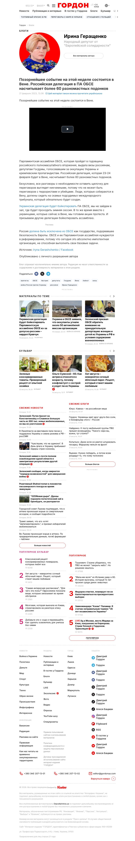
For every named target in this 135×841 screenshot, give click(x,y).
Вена (77, 281)
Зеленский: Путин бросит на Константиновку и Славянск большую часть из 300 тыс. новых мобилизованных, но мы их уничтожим (42, 420)
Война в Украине (73, 331)
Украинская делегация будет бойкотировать (48, 206)
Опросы (48, 710)
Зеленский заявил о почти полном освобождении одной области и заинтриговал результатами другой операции (38, 460)
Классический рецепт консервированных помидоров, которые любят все (41, 562)
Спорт (22, 679)
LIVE (46, 687)
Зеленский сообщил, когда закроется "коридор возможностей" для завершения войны (42, 474)
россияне (54, 285)
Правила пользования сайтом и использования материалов (55, 735)
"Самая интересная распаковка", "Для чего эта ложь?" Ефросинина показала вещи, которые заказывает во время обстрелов (45, 592)
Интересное (25, 713)
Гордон (22, 25)
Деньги (23, 667)
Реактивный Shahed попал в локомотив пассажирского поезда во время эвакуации (40, 486)
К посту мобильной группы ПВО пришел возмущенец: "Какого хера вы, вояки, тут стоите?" (91, 431)
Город (70, 651)
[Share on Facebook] (36, 274)
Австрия (44, 281)
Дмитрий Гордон (101, 658)
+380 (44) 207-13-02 (69, 773)
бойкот (86, 281)
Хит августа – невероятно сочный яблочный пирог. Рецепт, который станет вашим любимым (100, 379)
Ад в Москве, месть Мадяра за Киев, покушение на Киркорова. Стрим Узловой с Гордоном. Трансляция (94, 624)
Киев (70, 656)
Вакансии (24, 725)
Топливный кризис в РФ (34, 17)
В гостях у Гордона (76, 11)
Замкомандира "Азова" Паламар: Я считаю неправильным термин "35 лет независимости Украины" (94, 609)
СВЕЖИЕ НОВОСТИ (31, 408)
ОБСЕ (35, 281)
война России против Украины (33, 285)
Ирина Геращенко (69, 285)
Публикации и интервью (46, 11)
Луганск (72, 696)
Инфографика (26, 707)
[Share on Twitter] (42, 274)
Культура (24, 684)
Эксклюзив (49, 693)
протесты (25, 281)
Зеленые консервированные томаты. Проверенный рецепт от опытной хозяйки (32, 379)
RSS (98, 729)
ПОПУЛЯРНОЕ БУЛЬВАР (34, 552)
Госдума (67, 281)
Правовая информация (26, 744)
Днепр (71, 684)
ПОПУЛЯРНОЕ (77, 555)
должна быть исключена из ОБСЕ (51, 231)
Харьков (72, 679)
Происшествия (27, 701)
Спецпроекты (51, 721)
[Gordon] (73, 5)
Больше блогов (92, 464)
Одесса (71, 667)
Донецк (72, 673)
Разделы (48, 651)
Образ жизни (26, 696)
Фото (46, 699)
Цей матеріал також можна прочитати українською (75, 93)
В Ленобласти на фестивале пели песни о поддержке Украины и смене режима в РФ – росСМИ (42, 434)
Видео (47, 704)
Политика (39, 337)
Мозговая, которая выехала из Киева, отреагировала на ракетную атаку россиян (45, 608)
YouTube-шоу (51, 716)
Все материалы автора (83, 56)
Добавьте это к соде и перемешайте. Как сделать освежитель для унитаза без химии (44, 622)
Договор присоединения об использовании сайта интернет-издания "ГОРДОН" (55, 761)
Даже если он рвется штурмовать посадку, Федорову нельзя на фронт (92, 443)
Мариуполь (74, 690)
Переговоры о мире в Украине (66, 17)
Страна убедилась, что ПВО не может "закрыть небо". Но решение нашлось (93, 565)
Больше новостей (42, 545)
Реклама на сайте (28, 737)
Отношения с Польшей (99, 17)
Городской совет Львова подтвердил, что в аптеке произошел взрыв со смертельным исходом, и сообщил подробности (42, 511)
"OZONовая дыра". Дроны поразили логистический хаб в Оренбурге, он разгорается (46, 499)
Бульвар (105, 11)
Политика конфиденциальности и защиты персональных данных (54, 747)
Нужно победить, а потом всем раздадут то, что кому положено (90, 454)
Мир (21, 673)
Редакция (24, 731)
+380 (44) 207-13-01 (34, 773)
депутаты (56, 281)
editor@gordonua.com (104, 773)
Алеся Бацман (104, 709)
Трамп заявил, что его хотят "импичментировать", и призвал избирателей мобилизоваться (42, 524)
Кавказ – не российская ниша (88, 408)
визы (95, 281)
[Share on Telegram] (48, 274)
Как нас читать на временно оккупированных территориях (28, 756)
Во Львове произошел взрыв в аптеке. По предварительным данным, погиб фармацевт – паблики (42, 536)
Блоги (93, 11)
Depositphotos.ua (61, 804)
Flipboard (101, 723)
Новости (24, 11)
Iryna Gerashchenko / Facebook (53, 249)
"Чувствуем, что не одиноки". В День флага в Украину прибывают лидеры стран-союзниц (48, 446)
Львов (71, 662)
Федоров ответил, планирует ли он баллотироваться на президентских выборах (94, 594)
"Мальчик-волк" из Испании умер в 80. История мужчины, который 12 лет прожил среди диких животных (95, 580)
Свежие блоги (79, 404)
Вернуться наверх (100, 778)
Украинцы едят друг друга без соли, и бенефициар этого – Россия (92, 418)
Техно (22, 690)
